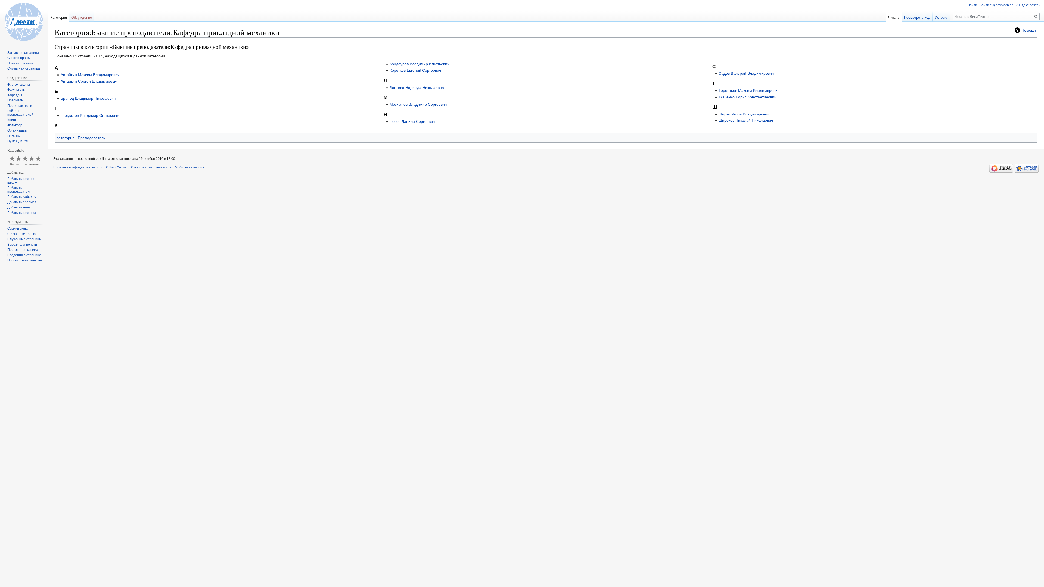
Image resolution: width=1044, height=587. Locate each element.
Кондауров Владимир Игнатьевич (419, 64)
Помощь (1028, 30)
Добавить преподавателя (19, 189)
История (941, 17)
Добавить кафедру (21, 197)
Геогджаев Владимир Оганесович (90, 115)
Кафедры (14, 95)
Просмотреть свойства (25, 260)
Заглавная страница (23, 53)
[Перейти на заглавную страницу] (24, 21)
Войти (972, 5)
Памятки (14, 136)
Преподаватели (92, 138)
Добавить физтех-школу (21, 181)
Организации (17, 130)
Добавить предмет (21, 202)
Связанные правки (21, 234)
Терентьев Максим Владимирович (749, 90)
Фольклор (14, 125)
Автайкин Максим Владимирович (90, 75)
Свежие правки (19, 58)
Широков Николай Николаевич (746, 120)
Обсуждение (81, 17)
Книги (11, 120)
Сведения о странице (24, 255)
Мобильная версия (189, 167)
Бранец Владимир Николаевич (88, 98)
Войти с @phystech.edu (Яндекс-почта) (1010, 5)
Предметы (15, 100)
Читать (894, 17)
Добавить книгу (19, 207)
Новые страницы (20, 63)
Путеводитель (18, 141)
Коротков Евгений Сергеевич (415, 70)
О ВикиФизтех (117, 167)
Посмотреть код (917, 17)
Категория (65, 138)
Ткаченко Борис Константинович (747, 97)
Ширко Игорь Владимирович (744, 114)
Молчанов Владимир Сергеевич (418, 104)
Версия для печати (22, 244)
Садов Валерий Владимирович (746, 73)
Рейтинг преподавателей (20, 113)
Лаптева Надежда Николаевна (417, 87)
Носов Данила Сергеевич (412, 121)
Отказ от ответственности (151, 167)
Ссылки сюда (17, 228)
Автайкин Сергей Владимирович (89, 81)
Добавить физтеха (21, 213)
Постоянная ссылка (22, 250)
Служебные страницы (24, 239)
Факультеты (16, 90)
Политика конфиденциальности (78, 167)
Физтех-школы (18, 84)
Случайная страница (23, 68)
